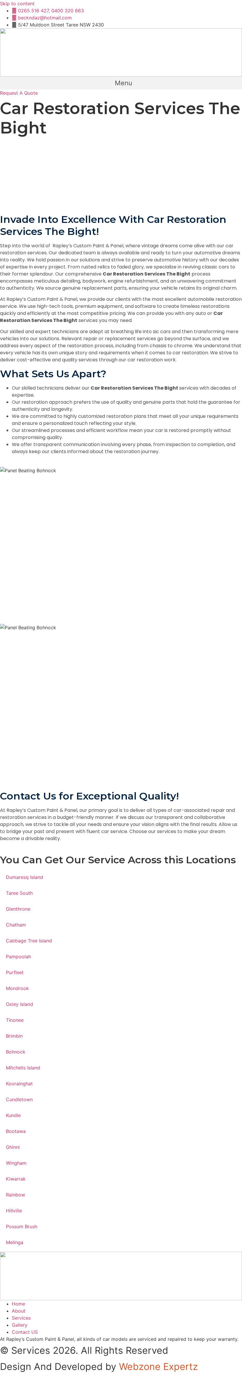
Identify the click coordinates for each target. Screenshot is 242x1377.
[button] (121, 82)
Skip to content (17, 3)
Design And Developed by (99, 1366)
